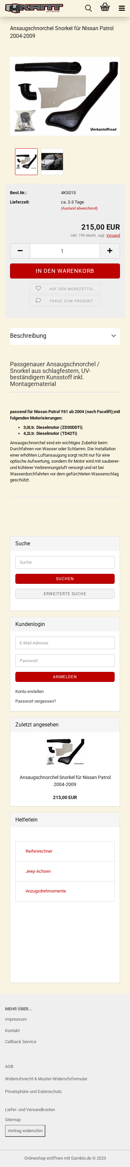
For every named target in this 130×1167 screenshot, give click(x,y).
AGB (9, 1066)
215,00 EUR (65, 797)
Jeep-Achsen (38, 871)
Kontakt (12, 1030)
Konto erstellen (29, 691)
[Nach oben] (18, 1157)
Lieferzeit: (20, 202)
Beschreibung (28, 335)
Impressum (16, 1019)
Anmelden (65, 677)
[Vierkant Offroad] (31, 8)
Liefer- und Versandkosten (30, 1109)
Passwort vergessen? (35, 701)
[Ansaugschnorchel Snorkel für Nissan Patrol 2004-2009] (65, 95)
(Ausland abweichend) (79, 208)
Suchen (65, 578)
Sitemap (13, 1119)
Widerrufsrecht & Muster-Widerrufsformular (46, 1078)
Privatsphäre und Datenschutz (33, 1091)
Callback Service (20, 1041)
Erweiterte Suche (65, 594)
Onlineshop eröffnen (43, 1158)
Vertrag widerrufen (25, 1130)
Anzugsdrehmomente (46, 890)
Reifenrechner (39, 851)
